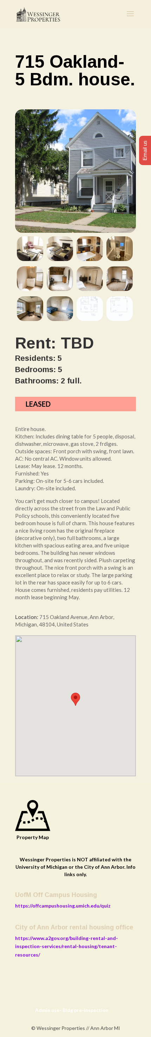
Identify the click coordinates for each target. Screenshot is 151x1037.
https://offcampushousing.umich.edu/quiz (63, 906)
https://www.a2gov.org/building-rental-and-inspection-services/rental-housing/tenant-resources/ (66, 946)
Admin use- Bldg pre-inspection (72, 1010)
